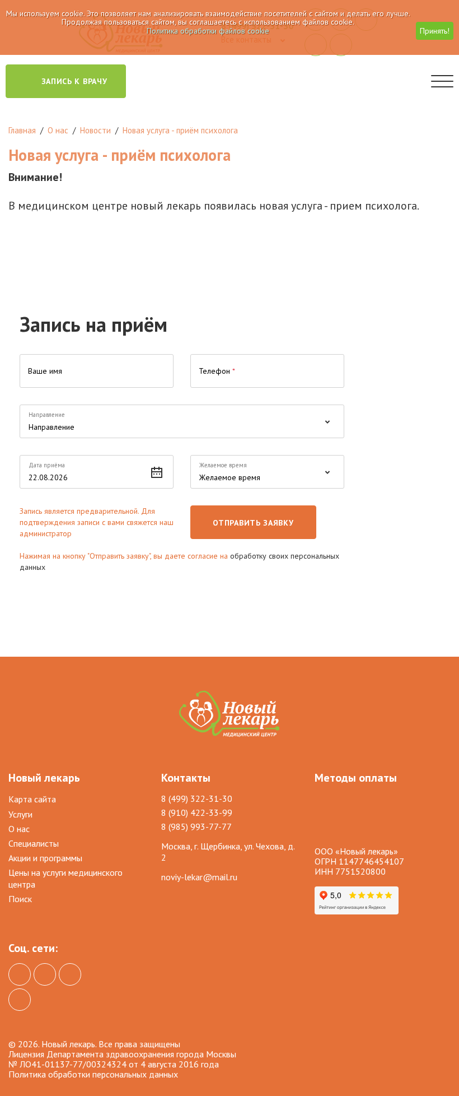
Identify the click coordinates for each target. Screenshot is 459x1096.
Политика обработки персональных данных (93, 1074)
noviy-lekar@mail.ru (199, 877)
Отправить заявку (253, 523)
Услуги (20, 814)
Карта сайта (32, 799)
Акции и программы (45, 857)
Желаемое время (223, 465)
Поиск (20, 898)
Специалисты (33, 843)
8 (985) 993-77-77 (196, 826)
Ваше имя (45, 371)
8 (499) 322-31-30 (196, 798)
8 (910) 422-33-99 (196, 812)
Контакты (185, 777)
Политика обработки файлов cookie (208, 31)
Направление (47, 415)
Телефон (217, 371)
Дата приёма (47, 465)
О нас (19, 828)
